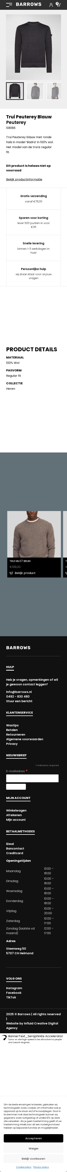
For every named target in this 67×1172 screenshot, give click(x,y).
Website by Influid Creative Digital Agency (32, 1025)
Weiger (34, 1148)
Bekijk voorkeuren (33, 1159)
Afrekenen (14, 815)
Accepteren (33, 1138)
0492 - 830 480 (18, 696)
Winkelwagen (16, 810)
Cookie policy (23, 1167)
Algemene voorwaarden (24, 739)
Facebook (13, 993)
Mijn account (16, 820)
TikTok (11, 997)
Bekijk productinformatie (24, 179)
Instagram (14, 988)
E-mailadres (17, 771)
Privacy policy (41, 1167)
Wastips (12, 725)
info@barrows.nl (19, 692)
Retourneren (15, 734)
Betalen (12, 730)
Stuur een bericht (19, 701)
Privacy (12, 744)
